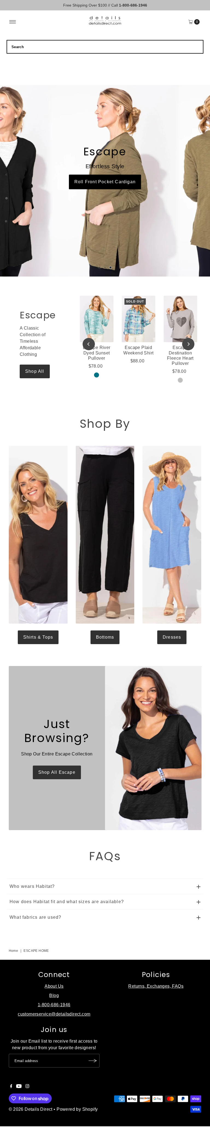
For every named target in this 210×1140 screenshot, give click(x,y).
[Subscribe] (93, 1061)
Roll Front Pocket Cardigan (105, 181)
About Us (54, 986)
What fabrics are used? (35, 917)
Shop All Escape (56, 772)
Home (13, 951)
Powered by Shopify (77, 1109)
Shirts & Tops (38, 637)
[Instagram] (27, 1087)
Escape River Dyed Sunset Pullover (96, 352)
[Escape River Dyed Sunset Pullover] (96, 319)
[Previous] (89, 344)
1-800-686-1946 (54, 1004)
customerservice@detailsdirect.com (54, 1014)
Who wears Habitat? (32, 886)
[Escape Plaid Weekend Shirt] (138, 319)
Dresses (172, 637)
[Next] (188, 344)
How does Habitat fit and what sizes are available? (67, 901)
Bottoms (105, 637)
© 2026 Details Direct (30, 1109)
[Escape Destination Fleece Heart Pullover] (180, 319)
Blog (54, 995)
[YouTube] (19, 1087)
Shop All (34, 371)
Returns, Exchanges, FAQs (155, 986)
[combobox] (105, 47)
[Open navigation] (12, 22)
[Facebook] (11, 1087)
